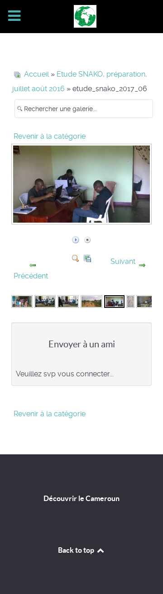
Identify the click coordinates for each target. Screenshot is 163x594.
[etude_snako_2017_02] (68, 301)
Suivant (122, 261)
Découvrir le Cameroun (81, 498)
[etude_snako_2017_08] (147, 301)
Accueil (36, 74)
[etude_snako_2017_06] (82, 219)
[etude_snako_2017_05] (91, 301)
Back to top (77, 550)
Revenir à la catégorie (50, 136)
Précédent (31, 276)
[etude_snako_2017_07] (130, 301)
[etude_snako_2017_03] (45, 301)
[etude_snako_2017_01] (22, 301)
